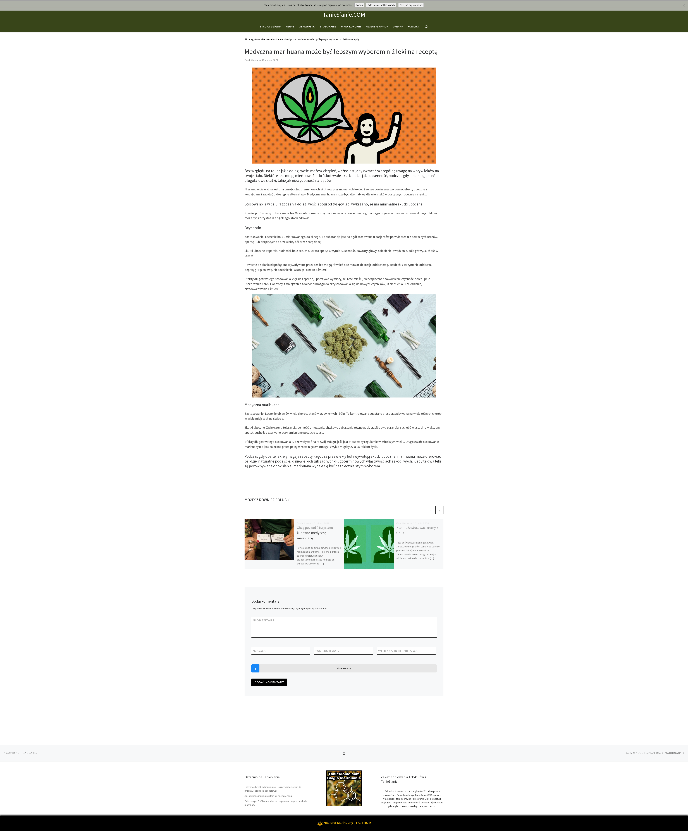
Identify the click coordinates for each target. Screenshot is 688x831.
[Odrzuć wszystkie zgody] (683, 5)
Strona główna (252, 39)
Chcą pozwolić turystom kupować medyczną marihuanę (315, 532)
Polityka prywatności (411, 5)
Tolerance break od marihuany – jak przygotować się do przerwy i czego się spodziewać (273, 789)
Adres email (328, 650)
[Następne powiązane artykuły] (439, 510)
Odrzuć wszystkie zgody (381, 5)
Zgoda (359, 5)
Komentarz (264, 620)
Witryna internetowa (398, 650)
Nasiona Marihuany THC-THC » (347, 823)
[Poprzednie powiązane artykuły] (431, 510)
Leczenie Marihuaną (272, 39)
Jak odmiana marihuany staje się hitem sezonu (268, 796)
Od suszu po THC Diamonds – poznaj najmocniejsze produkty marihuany (276, 803)
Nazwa (259, 650)
